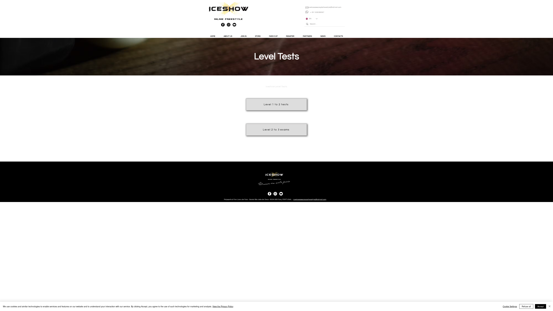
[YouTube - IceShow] (234, 24)
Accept (540, 306)
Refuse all (526, 306)
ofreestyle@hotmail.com (331, 7)
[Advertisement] (86, 222)
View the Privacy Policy (222, 306)
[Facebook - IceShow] (223, 24)
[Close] (549, 306)
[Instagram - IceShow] (228, 24)
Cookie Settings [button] (510, 306)
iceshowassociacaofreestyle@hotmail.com (309, 199)
